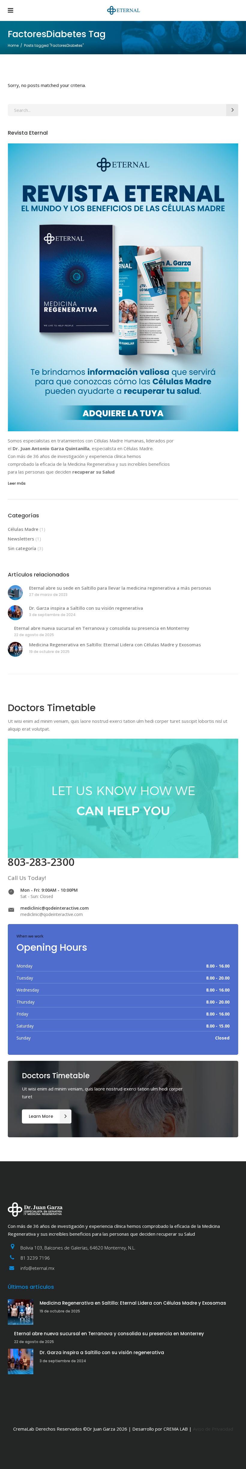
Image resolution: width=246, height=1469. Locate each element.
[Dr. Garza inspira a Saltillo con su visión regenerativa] (15, 612)
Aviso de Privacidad (213, 1429)
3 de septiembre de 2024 (52, 614)
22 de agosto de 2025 (34, 634)
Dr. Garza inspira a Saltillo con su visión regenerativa (86, 608)
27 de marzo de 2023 (48, 594)
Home (13, 45)
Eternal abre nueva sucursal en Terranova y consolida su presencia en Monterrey (101, 628)
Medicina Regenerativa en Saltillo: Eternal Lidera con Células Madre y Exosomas (115, 645)
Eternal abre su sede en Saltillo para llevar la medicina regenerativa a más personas (120, 588)
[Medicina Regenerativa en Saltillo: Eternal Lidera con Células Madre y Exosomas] (15, 649)
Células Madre (23, 529)
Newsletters (21, 539)
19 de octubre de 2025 (49, 651)
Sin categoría (22, 548)
